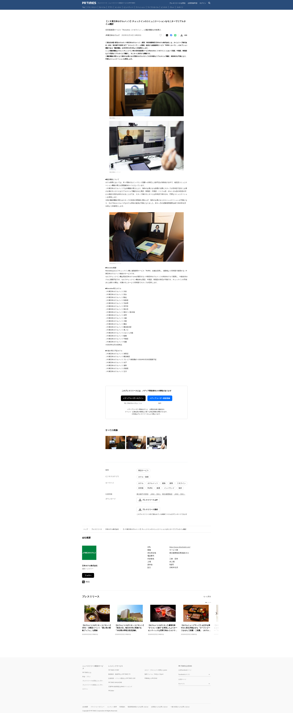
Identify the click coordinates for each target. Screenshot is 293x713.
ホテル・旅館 (143, 477)
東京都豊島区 (167, 494)
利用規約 (122, 707)
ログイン (203, 3)
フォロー (88, 575)
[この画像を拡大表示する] (115, 442)
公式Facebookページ (184, 670)
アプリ (110, 7)
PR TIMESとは (86, 672)
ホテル (140, 483)
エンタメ (118, 7)
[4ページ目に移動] (209, 602)
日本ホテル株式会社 (112, 529)
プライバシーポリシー (97, 707)
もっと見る (207, 596)
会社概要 (85, 707)
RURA (150, 488)
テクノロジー (92, 7)
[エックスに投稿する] (167, 35)
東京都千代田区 (143, 494)
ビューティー (128, 7)
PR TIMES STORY (113, 670)
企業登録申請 (192, 3)
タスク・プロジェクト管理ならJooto (156, 670)
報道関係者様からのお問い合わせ (138, 707)
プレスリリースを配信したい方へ (92, 685)
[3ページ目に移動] (208, 602)
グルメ (172, 7)
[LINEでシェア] (175, 35)
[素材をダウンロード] (181, 35)
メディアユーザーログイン (133, 398)
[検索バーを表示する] (209, 3)
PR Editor (111, 691)
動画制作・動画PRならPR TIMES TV (119, 674)
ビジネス (164, 7)
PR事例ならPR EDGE (151, 678)
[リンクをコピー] (186, 35)
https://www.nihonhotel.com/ (179, 547)
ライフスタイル (153, 7)
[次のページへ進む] (217, 613)
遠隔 (163, 483)
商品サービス (143, 470)
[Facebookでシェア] (171, 35)
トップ (85, 529)
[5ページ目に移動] (210, 602)
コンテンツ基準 (112, 707)
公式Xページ (182, 679)
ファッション (140, 7)
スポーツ (180, 7)
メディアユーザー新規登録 (159, 398)
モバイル (102, 7)
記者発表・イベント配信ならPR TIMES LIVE (121, 678)
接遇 (158, 488)
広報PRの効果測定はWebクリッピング (120, 686)
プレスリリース (96, 529)
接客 (171, 483)
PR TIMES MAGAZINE (115, 682)
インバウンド (169, 488)
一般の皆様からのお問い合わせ (180, 707)
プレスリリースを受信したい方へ (92, 681)
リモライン (181, 483)
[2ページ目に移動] (207, 602)
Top (83, 7)
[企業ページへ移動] (89, 553)
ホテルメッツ (153, 483)
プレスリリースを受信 (177, 3)
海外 (180, 488)
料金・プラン (86, 677)
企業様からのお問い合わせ (159, 707)
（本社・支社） (155, 494)
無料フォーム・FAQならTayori (154, 674)
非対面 (140, 488)
